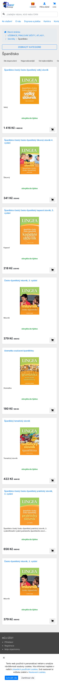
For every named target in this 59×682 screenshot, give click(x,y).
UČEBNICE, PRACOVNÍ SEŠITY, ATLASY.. (26, 35)
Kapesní (7, 248)
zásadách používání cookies (25, 669)
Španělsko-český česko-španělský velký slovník (26, 70)
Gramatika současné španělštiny (19, 350)
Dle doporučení (10, 61)
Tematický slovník (11, 458)
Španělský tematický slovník (17, 421)
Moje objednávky (12, 649)
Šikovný (7, 177)
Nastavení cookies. (37, 672)
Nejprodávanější (28, 61)
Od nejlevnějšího (46, 61)
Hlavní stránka (13, 32)
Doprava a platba (32, 21)
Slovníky (11, 39)
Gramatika (8, 388)
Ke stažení (7, 21)
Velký (6, 107)
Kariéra (47, 21)
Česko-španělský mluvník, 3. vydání (20, 280)
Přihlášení (9, 642)
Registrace (9, 645)
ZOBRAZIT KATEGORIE (29, 47)
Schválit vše (11, 678)
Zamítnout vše (27, 678)
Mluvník (7, 318)
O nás (18, 21)
